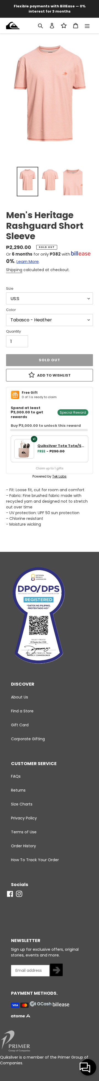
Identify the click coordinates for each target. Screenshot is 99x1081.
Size (9, 288)
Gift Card (20, 725)
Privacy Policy (24, 818)
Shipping (14, 270)
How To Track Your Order (35, 860)
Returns (18, 790)
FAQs (16, 776)
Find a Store (22, 711)
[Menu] (87, 25)
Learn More (27, 261)
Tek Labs (59, 476)
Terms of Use (24, 832)
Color (11, 309)
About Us (19, 697)
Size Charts (21, 804)
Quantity (13, 331)
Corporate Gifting (28, 739)
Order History (23, 846)
